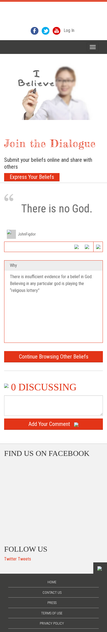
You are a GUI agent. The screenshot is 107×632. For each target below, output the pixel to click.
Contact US (52, 592)
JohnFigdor (27, 234)
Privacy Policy (52, 623)
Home (52, 582)
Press (52, 603)
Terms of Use (52, 613)
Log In (69, 30)
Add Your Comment (49, 424)
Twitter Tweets (17, 559)
